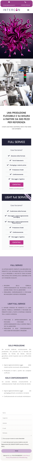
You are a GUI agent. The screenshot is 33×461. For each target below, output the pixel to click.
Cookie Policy (26, 455)
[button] (28, 9)
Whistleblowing (23, 457)
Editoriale (16, 457)
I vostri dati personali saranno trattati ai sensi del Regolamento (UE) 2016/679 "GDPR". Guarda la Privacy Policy (14, 444)
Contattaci (16, 185)
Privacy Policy (9, 457)
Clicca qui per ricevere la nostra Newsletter (13, 438)
